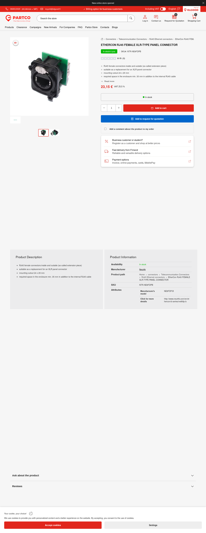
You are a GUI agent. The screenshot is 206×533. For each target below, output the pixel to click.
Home (142, 274)
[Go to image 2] (54, 133)
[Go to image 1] (43, 133)
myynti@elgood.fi (52, 9)
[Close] (203, 3)
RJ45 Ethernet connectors (153, 277)
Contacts (104, 27)
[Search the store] (131, 18)
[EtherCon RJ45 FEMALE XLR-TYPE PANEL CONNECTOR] (49, 76)
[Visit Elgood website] (191, 9)
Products (9, 27)
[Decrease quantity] (104, 108)
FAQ (80, 27)
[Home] (102, 39)
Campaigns (35, 27)
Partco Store (91, 27)
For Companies (67, 27)
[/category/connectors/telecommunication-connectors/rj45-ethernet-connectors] (15, 43)
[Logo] (18, 18)
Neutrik (142, 269)
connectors (153, 274)
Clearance (22, 27)
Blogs (115, 27)
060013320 (15, 9)
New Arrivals (50, 27)
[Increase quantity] (119, 108)
